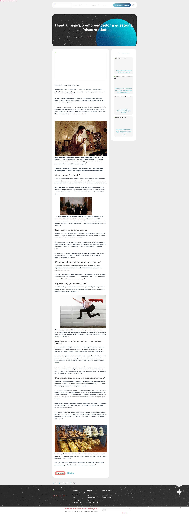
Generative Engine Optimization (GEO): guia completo (124, 110)
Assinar (124, 512)
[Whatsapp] (60, 495)
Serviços (81, 5)
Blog (99, 5)
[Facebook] (64, 495)
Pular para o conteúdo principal (8, 0)
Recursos (93, 5)
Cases (87, 5)
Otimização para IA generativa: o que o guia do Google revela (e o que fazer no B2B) (123, 90)
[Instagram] (54, 495)
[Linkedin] (57, 495)
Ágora (73, 94)
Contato (105, 5)
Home (75, 5)
